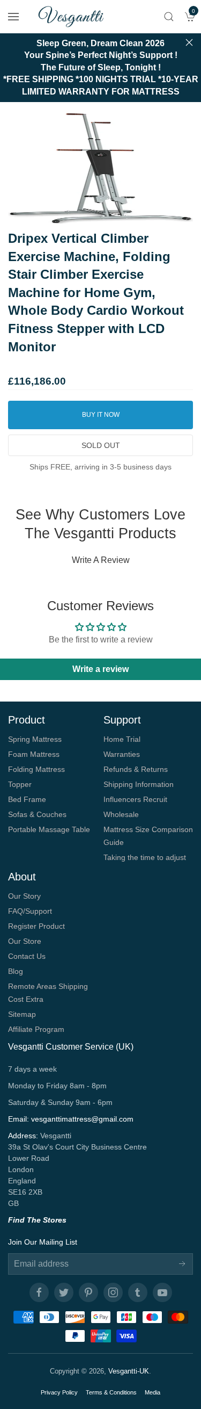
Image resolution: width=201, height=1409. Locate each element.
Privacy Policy (59, 1392)
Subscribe (182, 1264)
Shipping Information (138, 784)
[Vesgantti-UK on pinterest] (88, 1292)
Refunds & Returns (135, 769)
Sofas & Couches (37, 814)
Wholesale (121, 814)
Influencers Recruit (135, 799)
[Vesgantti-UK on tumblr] (137, 1292)
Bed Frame (27, 799)
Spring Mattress (35, 739)
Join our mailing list (42, 1242)
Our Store (24, 941)
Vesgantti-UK (128, 1371)
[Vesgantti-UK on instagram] (113, 1292)
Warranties (121, 754)
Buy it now (101, 414)
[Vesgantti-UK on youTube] (162, 1292)
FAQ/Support (30, 911)
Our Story (24, 896)
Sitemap (22, 1014)
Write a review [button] (100, 669)
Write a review (101, 560)
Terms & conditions (111, 1392)
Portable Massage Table (49, 829)
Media (152, 1392)
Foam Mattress (33, 754)
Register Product (36, 926)
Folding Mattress (36, 769)
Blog (15, 971)
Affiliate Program (36, 1029)
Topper (20, 784)
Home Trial (121, 739)
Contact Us (27, 956)
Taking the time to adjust (144, 857)
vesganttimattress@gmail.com (82, 1119)
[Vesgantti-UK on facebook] (39, 1292)
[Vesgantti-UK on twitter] (63, 1292)
